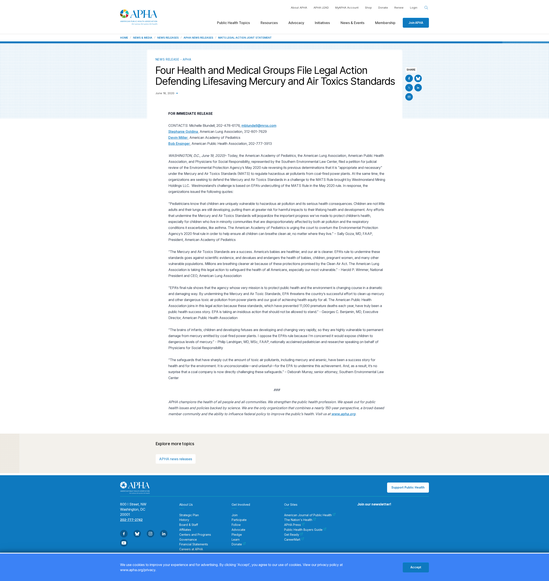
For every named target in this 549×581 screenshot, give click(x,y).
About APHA (299, 7)
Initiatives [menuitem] (322, 23)
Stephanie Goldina (183, 131)
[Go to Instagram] (150, 533)
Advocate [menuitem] (238, 529)
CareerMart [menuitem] (292, 539)
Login (413, 7)
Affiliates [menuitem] (185, 529)
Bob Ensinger (179, 143)
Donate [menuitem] (237, 544)
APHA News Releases (198, 37)
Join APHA (416, 22)
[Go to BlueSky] (418, 78)
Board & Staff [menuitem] (188, 525)
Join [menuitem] (235, 515)
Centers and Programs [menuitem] (195, 534)
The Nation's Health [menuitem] (298, 520)
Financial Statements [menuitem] (193, 544)
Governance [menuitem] (188, 539)
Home (124, 37)
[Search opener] (426, 7)
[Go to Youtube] (124, 543)
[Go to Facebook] (409, 78)
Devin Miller (178, 137)
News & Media (142, 37)
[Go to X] (409, 87)
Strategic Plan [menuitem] (189, 515)
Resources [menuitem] (269, 23)
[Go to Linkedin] (418, 87)
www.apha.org (343, 414)
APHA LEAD (321, 7)
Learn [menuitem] (236, 539)
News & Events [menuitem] (352, 23)
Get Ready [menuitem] (291, 534)
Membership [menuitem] (385, 23)
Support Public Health (408, 487)
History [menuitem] (184, 520)
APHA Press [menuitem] (292, 525)
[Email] (409, 97)
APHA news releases (175, 459)
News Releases (168, 37)
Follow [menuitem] (236, 525)
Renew (399, 7)
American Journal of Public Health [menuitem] (308, 515)
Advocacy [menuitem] (296, 23)
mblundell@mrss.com (258, 125)
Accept (415, 567)
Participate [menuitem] (239, 520)
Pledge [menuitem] (237, 534)
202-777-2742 (131, 520)
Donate (383, 7)
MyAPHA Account (347, 7)
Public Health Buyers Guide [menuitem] (303, 529)
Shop (368, 7)
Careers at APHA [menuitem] (191, 549)
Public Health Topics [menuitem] (233, 23)
